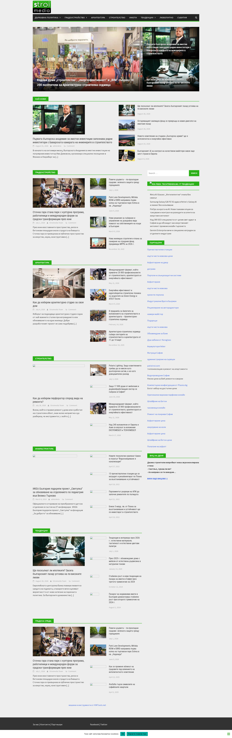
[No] (228, 734)
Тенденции (147, 17)
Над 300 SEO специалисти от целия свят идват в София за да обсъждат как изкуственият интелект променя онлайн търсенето (173, 222)
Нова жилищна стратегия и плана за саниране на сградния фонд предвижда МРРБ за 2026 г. (125, 241)
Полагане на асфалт (156, 446)
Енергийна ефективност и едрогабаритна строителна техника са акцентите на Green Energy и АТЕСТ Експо (125, 294)
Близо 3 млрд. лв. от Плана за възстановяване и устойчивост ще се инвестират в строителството (124, 509)
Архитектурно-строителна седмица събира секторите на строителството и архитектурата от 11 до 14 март (125, 335)
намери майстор (155, 314)
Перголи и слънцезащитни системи (164, 275)
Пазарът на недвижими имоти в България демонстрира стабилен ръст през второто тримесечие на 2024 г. (124, 598)
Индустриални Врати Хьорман (161, 301)
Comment (71, 146)
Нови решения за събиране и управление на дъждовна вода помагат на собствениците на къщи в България (125, 222)
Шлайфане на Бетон (157, 401)
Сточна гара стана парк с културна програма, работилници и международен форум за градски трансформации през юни (58, 215)
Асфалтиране (153, 281)
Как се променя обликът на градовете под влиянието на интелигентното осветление (122, 669)
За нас (36, 724)
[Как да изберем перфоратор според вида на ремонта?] (59, 378)
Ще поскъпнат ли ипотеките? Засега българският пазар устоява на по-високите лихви (168, 82)
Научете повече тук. (137, 734)
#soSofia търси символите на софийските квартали (122, 685)
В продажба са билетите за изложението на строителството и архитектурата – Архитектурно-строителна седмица (124, 315)
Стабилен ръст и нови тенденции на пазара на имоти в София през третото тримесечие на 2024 (125, 579)
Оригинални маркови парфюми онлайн (166, 394)
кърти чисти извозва (157, 288)
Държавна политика (46, 17)
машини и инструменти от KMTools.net (87, 705)
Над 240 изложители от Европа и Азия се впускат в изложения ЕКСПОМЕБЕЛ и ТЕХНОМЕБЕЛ (124, 427)
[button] (136, 59)
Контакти (45, 724)
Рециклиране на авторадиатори (163, 307)
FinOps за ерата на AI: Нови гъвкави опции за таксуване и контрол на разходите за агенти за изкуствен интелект (172, 212)
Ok (123, 734)
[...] (56, 156)
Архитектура (98, 17)
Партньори (56, 724)
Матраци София (155, 352)
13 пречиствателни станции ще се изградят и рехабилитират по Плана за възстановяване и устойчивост (125, 476)
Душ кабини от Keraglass (159, 340)
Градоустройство (75, 17)
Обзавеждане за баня (157, 333)
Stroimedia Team (56, 223)
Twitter (103, 724)
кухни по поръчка (155, 294)
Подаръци (152, 320)
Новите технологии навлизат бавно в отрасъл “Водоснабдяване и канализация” (125, 459)
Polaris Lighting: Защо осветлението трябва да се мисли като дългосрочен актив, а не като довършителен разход (125, 369)
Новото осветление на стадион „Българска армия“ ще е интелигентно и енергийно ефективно (162, 137)
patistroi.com (153, 365)
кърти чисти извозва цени (160, 256)
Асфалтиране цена (156, 420)
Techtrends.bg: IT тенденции (166, 188)
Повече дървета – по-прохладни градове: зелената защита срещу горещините (124, 182)
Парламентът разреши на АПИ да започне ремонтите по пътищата (124, 493)
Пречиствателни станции (159, 249)
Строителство (117, 17)
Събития (182, 17)
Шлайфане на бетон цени (159, 440)
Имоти (133, 17)
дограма (151, 269)
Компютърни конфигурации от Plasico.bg (167, 385)
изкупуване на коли (156, 427)
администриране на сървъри (161, 359)
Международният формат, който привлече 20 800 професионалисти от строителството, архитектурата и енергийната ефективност (125, 273)
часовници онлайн (156, 407)
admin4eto (57, 146)
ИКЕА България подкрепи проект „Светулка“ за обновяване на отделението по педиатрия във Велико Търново (58, 492)
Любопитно (166, 17)
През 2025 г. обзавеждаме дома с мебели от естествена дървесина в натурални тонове (125, 561)
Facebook (94, 724)
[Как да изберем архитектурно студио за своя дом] (59, 283)
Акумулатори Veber (156, 346)
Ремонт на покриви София (160, 414)
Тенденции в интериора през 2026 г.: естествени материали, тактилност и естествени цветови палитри (124, 542)
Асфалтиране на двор (157, 262)
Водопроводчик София (158, 375)
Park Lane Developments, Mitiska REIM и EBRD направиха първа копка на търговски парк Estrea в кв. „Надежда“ (124, 201)
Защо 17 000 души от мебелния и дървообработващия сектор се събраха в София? (124, 389)
